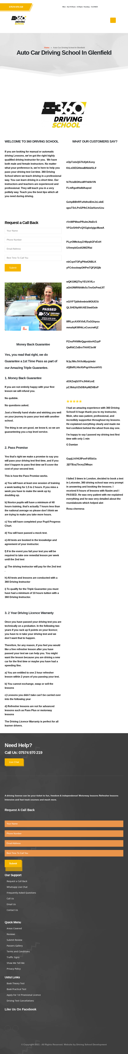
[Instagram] (113, 7)
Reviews (11, 934)
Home (46, 48)
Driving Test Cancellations (20, 1000)
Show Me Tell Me (16, 962)
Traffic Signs (13, 957)
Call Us (10, 898)
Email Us (11, 904)
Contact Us (12, 910)
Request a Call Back (17, 881)
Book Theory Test (16, 983)
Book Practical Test (16, 989)
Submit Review (14, 939)
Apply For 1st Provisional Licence (24, 994)
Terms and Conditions (18, 951)
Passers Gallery (15, 945)
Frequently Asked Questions (21, 892)
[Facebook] (104, 7)
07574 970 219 (16, 7)
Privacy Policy (14, 968)
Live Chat (14, 762)
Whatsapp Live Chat (17, 886)
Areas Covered (14, 928)
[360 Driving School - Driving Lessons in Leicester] (19, 20)
